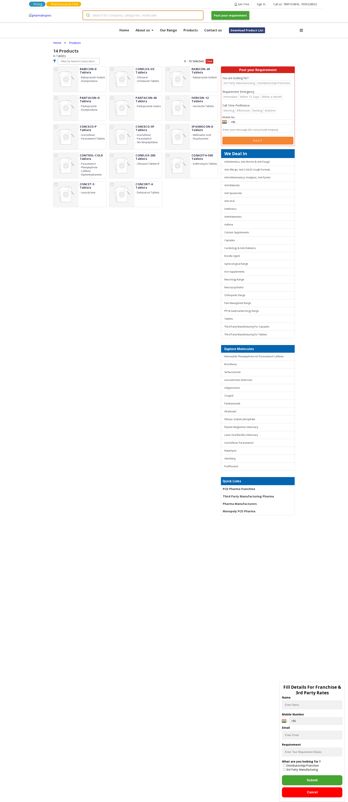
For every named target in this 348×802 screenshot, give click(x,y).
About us (143, 30)
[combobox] (143, 15)
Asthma (228, 224)
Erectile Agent (232, 256)
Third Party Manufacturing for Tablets (245, 334)
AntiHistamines (232, 216)
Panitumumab (232, 403)
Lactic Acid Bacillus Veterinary (241, 435)
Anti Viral (229, 201)
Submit (312, 780)
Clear (209, 61)
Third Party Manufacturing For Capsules (246, 326)
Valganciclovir (232, 388)
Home (124, 30)
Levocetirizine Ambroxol (238, 380)
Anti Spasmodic (233, 193)
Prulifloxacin (231, 466)
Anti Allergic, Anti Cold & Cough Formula (247, 169)
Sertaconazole (232, 372)
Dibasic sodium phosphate (239, 419)
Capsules (229, 240)
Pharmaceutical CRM (64, 4)
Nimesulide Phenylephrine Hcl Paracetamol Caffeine (254, 356)
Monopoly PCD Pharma (239, 511)
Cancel (312, 792)
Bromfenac (230, 364)
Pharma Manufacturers (240, 504)
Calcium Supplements (236, 232)
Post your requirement (230, 15)
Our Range (168, 30)
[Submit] (87, 15)
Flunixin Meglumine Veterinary (241, 427)
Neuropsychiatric (234, 287)
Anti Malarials (232, 185)
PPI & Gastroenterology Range (241, 311)
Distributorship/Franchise (302, 765)
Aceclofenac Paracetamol (238, 442)
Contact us (213, 30)
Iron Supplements (234, 271)
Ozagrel (228, 395)
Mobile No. (228, 117)
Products (190, 30)
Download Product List (247, 30)
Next (258, 141)
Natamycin (230, 450)
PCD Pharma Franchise (239, 489)
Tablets (228, 318)
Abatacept (230, 411)
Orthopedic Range (234, 295)
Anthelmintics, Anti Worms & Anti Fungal (247, 161)
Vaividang (229, 458)
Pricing (37, 4)
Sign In (261, 4)
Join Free (243, 4)
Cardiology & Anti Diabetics (240, 248)
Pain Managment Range (237, 303)
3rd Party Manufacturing (302, 769)
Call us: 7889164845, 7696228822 (295, 4)
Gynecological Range (236, 264)
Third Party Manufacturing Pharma (248, 496)
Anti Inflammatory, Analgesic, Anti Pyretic (247, 177)
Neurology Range (234, 279)
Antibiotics (230, 209)
